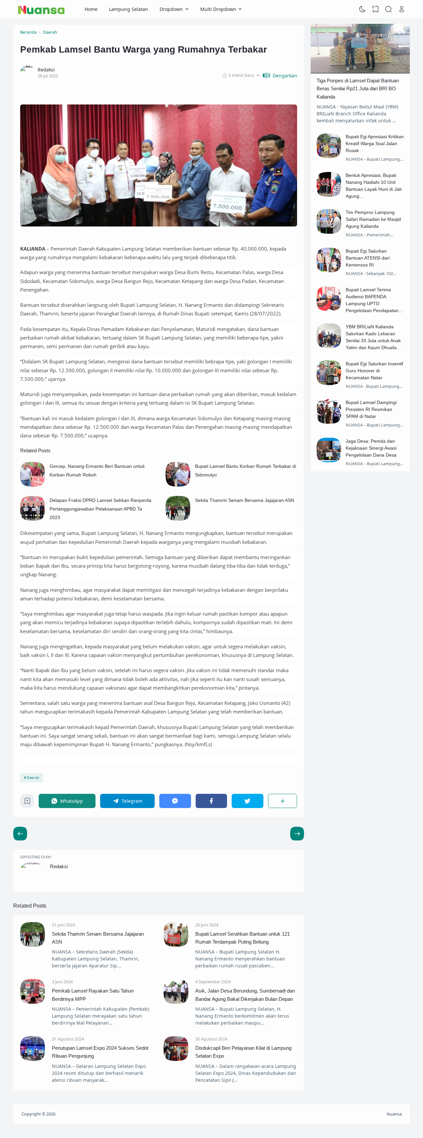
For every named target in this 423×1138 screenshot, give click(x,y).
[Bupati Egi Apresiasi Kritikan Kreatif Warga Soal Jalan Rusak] (329, 156)
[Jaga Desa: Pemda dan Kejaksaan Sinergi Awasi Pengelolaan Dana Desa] (329, 460)
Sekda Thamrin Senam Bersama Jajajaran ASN (244, 500)
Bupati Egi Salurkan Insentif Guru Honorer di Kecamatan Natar (374, 370)
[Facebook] (211, 801)
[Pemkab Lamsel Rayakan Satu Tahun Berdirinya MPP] (32, 1002)
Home (91, 9)
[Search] (388, 9)
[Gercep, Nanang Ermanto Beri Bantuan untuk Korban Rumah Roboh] (32, 485)
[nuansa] (41, 9)
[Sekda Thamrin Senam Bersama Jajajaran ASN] (178, 519)
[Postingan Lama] (20, 833)
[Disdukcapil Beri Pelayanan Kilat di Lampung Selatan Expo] (176, 1059)
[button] (277, 75)
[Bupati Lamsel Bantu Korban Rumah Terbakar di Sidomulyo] (178, 485)
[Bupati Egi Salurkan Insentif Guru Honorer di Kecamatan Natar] (329, 383)
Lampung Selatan (128, 9)
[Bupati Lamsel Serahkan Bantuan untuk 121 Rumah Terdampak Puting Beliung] (176, 945)
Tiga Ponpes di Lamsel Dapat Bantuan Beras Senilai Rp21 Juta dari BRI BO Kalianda (358, 89)
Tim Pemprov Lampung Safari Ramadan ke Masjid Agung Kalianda (373, 219)
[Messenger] (175, 801)
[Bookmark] (27, 802)
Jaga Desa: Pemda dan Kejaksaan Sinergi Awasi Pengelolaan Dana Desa (371, 448)
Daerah (33, 777)
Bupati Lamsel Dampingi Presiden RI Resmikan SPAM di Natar (371, 409)
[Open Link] (401, 9)
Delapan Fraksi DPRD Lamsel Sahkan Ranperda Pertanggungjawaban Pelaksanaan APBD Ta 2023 (100, 509)
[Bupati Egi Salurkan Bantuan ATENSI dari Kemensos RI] (329, 270)
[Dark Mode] (362, 9)
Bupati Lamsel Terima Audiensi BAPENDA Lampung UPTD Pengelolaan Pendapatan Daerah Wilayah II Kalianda (374, 303)
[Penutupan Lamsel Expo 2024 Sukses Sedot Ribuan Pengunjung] (32, 1059)
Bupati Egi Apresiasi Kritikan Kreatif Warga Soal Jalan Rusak (375, 143)
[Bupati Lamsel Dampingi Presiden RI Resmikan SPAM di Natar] (329, 422)
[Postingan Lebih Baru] (297, 833)
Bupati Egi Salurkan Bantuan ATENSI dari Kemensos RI (368, 257)
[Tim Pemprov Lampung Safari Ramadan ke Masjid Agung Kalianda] (329, 232)
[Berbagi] (282, 801)
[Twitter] (247, 801)
